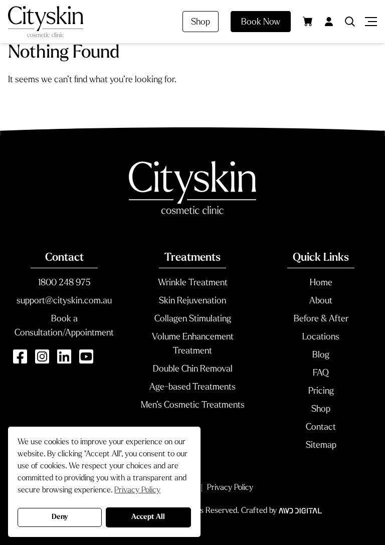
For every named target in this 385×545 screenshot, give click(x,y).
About (320, 301)
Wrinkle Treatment (193, 283)
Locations (320, 337)
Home (321, 283)
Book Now (260, 22)
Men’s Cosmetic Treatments (193, 405)
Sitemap (321, 445)
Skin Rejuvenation (192, 301)
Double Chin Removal (193, 369)
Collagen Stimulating (192, 319)
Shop (200, 22)
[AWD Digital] (300, 511)
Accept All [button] (148, 517)
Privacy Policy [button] (137, 490)
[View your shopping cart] (308, 21)
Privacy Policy (230, 488)
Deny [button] (60, 517)
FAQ (321, 373)
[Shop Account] (329, 21)
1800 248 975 (64, 283)
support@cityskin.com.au (64, 301)
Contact (321, 427)
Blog (320, 355)
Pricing (321, 391)
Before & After (321, 319)
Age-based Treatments (192, 387)
